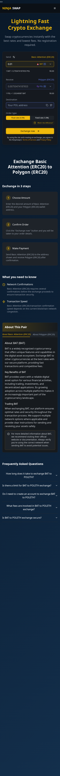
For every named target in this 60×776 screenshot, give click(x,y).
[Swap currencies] (14, 57)
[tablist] (30, 334)
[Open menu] (55, 8)
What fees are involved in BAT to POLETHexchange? (29, 507)
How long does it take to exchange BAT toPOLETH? (29, 475)
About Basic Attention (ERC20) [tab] (16, 334)
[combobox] (44, 64)
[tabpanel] (30, 395)
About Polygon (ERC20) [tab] (44, 334)
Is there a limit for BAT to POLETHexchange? (26, 485)
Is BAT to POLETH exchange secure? (22, 517)
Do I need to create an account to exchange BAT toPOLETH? (28, 495)
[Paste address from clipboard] (47, 105)
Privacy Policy (45, 140)
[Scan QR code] (51, 105)
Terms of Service (29, 140)
